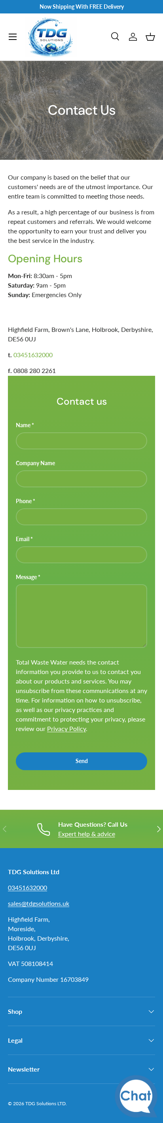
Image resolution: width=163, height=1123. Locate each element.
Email (22, 539)
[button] (150, 36)
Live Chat (138, 1098)
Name (23, 425)
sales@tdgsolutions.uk (38, 903)
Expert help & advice (86, 833)
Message (26, 577)
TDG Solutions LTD (45, 1103)
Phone (24, 501)
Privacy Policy (66, 728)
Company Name (35, 463)
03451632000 (33, 354)
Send (82, 761)
